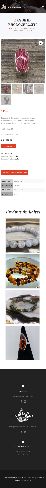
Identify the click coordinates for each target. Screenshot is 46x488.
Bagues (32, 28)
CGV (24, 477)
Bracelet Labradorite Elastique (23, 305)
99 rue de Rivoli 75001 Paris (23, 396)
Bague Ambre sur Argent (22, 341)
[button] (41, 43)
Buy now (10, 146)
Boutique (18, 28)
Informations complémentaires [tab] (14, 172)
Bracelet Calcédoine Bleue (22, 233)
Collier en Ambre (22, 269)
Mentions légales (32, 477)
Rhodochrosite (13, 159)
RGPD (20, 477)
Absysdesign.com (26, 480)
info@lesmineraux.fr (23, 452)
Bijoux (25, 28)
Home (11, 28)
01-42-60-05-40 (23, 455)
